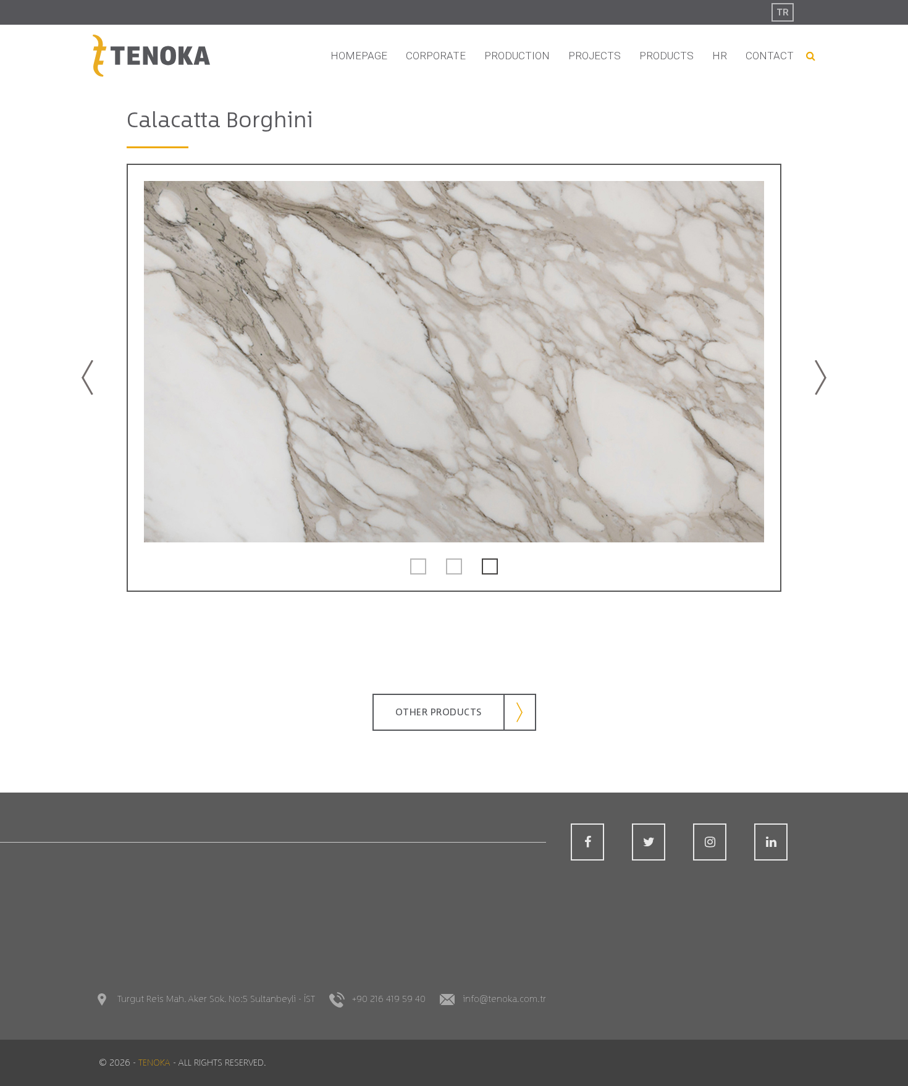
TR (782, 12)
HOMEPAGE (358, 55)
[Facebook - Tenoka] (587, 842)
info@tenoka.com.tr (504, 999)
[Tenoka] (151, 56)
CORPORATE (436, 55)
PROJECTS (594, 55)
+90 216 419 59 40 (389, 999)
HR (719, 55)
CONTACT (770, 55)
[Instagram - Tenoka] (709, 842)
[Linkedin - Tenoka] (771, 842)
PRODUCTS (666, 55)
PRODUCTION (517, 55)
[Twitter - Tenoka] (648, 842)
